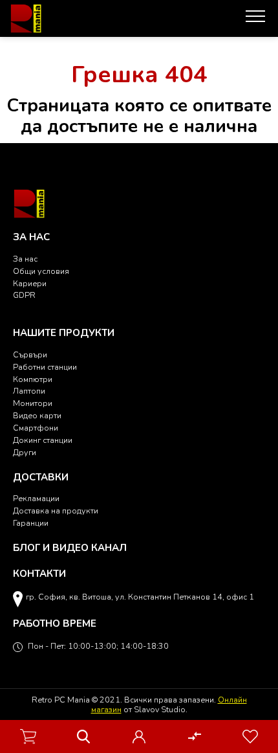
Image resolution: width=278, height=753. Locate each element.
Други (24, 452)
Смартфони (35, 427)
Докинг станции (42, 439)
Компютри (32, 379)
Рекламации (36, 498)
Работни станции (45, 366)
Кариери (30, 283)
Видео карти (37, 415)
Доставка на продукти (55, 510)
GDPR (24, 294)
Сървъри (30, 354)
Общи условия (41, 270)
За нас (25, 258)
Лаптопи (29, 390)
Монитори (32, 403)
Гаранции (30, 522)
